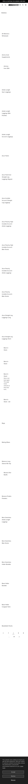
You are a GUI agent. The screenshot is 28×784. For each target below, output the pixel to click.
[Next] (19, 637)
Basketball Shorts (7, 626)
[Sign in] (22, 5)
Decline (13, 776)
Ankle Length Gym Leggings (6, 91)
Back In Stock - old (7, 400)
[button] (25, 5)
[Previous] (3, 633)
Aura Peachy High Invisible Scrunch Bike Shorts (7, 247)
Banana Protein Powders (6, 497)
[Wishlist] (20, 5)
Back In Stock (6, 362)
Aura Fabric (5, 156)
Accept (13, 772)
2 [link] (13, 633)
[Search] (5, 5)
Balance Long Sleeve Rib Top (6, 462)
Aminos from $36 (6, 67)
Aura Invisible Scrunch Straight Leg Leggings (7, 200)
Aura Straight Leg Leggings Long (7, 316)
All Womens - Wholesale (6, 35)
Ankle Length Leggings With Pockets (6, 113)
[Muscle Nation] (13, 5)
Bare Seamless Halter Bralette (6, 563)
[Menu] (2, 5)
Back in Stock (6, 349)
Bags (3, 423)
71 (14, 636)
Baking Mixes (6, 442)
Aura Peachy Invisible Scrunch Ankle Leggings (7, 271)
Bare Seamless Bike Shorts (6, 542)
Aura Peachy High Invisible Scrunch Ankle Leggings (7, 224)
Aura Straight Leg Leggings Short (7, 338)
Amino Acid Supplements (6, 56)
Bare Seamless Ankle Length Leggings (6, 520)
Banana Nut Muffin (7, 474)
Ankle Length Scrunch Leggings (7, 135)
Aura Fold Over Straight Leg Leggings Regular (7, 177)
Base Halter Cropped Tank (6, 606)
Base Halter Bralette (5, 584)
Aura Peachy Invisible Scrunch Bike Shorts (7, 294)
